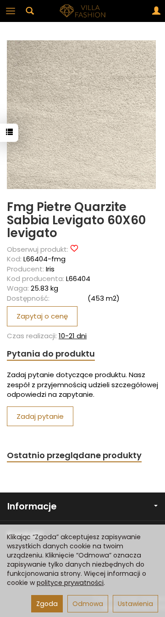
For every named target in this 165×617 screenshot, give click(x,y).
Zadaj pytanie (40, 416)
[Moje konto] (156, 11)
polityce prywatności (70, 582)
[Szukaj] (29, 11)
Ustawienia (135, 603)
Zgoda (47, 603)
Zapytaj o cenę (42, 316)
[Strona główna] (82, 11)
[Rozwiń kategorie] (10, 11)
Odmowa (87, 603)
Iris (50, 269)
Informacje (31, 506)
